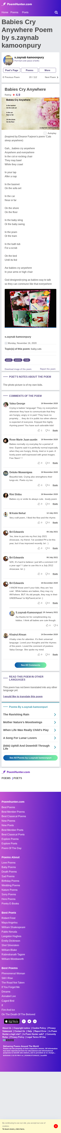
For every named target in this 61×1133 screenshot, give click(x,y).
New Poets (8, 825)
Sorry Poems (9, 894)
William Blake (9, 950)
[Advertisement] (30, 1102)
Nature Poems (10, 890)
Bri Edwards (16, 532)
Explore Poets (9, 843)
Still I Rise (7, 978)
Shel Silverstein (10, 945)
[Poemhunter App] (12, 1021)
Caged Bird (8, 1001)
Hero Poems (8, 899)
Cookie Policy (39, 1028)
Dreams (6, 991)
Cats (27, 360)
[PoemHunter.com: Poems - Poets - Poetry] (17, 4)
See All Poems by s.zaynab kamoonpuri (30, 757)
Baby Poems (9, 867)
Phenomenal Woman (13, 973)
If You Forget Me (11, 987)
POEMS (6, 778)
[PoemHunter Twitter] (29, 1021)
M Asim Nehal (17, 513)
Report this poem (48, 369)
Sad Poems (8, 876)
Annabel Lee (9, 996)
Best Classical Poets (13, 834)
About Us (6, 1028)
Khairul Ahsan (17, 634)
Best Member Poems (13, 811)
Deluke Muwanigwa (20, 472)
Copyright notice (22, 1028)
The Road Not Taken (13, 982)
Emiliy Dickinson (11, 940)
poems (18, 360)
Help (30, 1031)
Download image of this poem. (18, 369)
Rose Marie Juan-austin (23, 439)
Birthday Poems (10, 881)
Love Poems (8, 862)
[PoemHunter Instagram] (35, 1021)
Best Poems (8, 807)
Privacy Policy (17, 1037)
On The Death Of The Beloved (18, 1014)
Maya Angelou (10, 922)
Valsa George (17, 403)
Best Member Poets (12, 830)
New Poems (8, 820)
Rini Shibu (15, 494)
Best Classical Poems (14, 816)
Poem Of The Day (11, 848)
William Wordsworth (13, 959)
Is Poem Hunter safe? (33, 1034)
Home (5, 12)
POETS (17, 778)
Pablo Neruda (9, 931)
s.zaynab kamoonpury (29, 57)
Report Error (40, 1031)
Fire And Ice (8, 1010)
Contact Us (20, 1031)
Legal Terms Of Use (36, 1037)
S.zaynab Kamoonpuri (29, 612)
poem (8, 360)
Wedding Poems (11, 885)
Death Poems (9, 871)
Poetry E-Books (10, 903)
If (2, 1005)
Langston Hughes (11, 936)
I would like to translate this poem (23, 696)
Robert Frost (8, 918)
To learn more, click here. (13, 1129)
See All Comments (30, 665)
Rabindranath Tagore (13, 954)
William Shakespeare (13, 927)
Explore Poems (10, 839)
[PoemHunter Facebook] (24, 1021)
